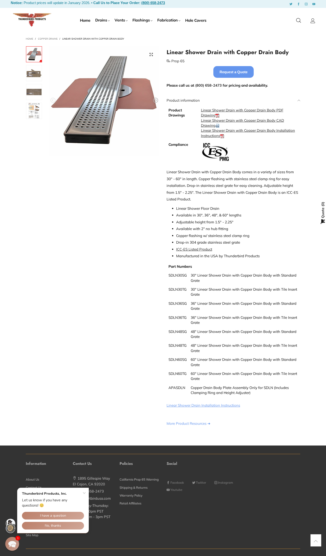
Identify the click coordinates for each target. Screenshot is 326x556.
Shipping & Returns (133, 487)
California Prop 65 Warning (139, 479)
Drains (101, 20)
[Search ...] (298, 20)
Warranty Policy (131, 495)
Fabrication (167, 20)
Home (85, 20)
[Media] (151, 54)
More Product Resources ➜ (188, 423)
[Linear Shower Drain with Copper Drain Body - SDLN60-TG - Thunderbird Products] (104, 101)
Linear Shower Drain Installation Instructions (203, 405)
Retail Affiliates (130, 503)
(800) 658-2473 (153, 3)
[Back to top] (315, 541)
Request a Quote (233, 72)
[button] (53, 100)
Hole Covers (195, 20)
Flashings (141, 20)
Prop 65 (177, 61)
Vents (120, 20)
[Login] (312, 20)
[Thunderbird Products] (32, 20)
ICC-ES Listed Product (194, 249)
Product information (183, 100)
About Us (32, 479)
